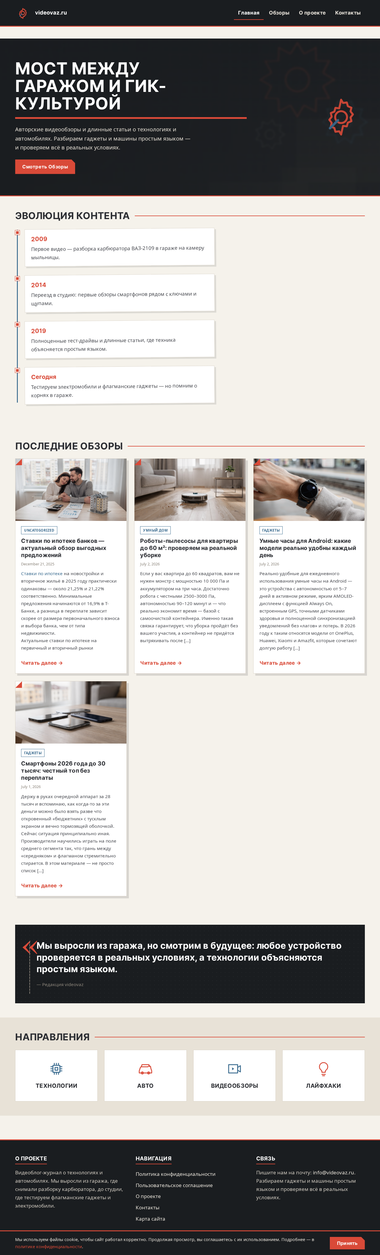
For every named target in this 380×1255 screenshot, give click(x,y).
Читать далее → (42, 663)
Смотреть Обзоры (45, 167)
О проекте (312, 13)
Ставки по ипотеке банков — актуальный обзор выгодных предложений (63, 548)
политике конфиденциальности (48, 1246)
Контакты (348, 13)
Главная (248, 13)
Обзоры (279, 13)
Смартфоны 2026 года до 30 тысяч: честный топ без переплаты (63, 770)
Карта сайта (150, 1218)
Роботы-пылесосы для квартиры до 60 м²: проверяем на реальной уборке (189, 548)
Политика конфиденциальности (176, 1174)
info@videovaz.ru (333, 1172)
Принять (347, 1243)
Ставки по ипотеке (42, 573)
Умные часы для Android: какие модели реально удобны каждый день (307, 548)
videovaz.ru (51, 12)
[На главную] (23, 13)
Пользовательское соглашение (174, 1185)
